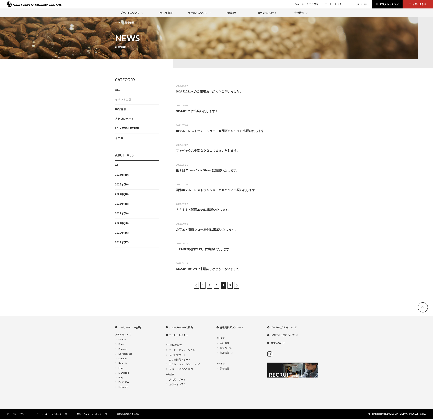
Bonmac (122, 349)
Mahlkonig (123, 372)
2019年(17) (122, 242)
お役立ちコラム (177, 384)
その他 (119, 138)
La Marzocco (125, 353)
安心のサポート (177, 354)
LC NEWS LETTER (127, 128)
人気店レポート (124, 118)
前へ (196, 285)
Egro (120, 368)
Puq (120, 377)
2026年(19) (122, 174)
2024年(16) (122, 194)
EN (365, 4)
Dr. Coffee (123, 382)
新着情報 (224, 368)
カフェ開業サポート (179, 359)
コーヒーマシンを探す (130, 327)
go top (423, 307)
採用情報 (224, 352)
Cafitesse (123, 387)
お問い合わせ (278, 343)
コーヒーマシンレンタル (182, 350)
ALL (117, 89)
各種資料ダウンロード (232, 327)
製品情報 (120, 109)
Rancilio (122, 363)
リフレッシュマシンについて (184, 364)
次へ (236, 285)
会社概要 (224, 343)
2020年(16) (122, 232)
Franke (122, 339)
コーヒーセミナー (178, 335)
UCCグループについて (283, 335)
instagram (269, 354)
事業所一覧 (226, 348)
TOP (117, 22)
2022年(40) (122, 213)
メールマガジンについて (284, 327)
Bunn (121, 344)
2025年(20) (122, 184)
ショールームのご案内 (181, 327)
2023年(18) (122, 203)
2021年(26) (122, 223)
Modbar (122, 358)
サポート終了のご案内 (181, 369)
